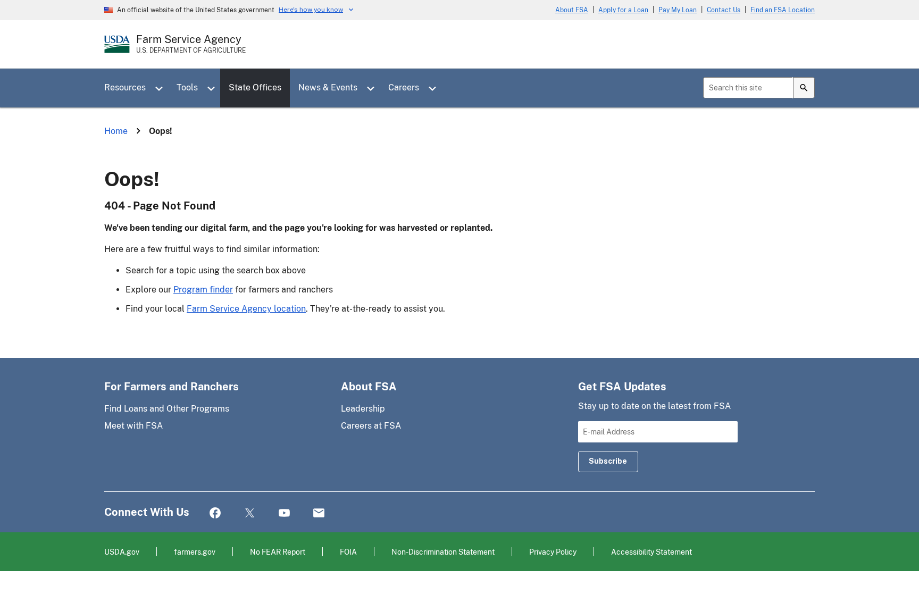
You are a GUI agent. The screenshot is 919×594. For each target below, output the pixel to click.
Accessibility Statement (651, 551)
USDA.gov (121, 551)
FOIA (348, 551)
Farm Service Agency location (246, 309)
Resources (125, 87)
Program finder (203, 290)
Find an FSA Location (782, 10)
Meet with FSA (133, 426)
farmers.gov (194, 551)
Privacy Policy (553, 551)
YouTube (284, 513)
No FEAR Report (277, 551)
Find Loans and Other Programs (166, 409)
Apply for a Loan (623, 10)
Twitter (249, 513)
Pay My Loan (677, 10)
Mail (318, 513)
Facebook (215, 513)
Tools (187, 87)
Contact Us (723, 10)
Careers (403, 87)
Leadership (363, 409)
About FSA (571, 10)
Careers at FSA (371, 426)
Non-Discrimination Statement (443, 551)
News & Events (327, 87)
